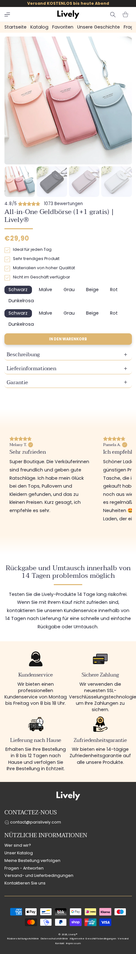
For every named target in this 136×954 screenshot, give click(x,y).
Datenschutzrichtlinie (54, 938)
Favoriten (62, 27)
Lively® (73, 934)
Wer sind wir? (17, 845)
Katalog (39, 27)
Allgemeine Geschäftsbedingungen (93, 938)
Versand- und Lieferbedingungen (38, 875)
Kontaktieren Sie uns (25, 883)
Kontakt (60, 943)
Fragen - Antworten (24, 868)
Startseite (15, 27)
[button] (7, 14)
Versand (123, 938)
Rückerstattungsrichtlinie (23, 938)
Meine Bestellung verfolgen (32, 860)
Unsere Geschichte (98, 27)
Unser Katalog (18, 853)
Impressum (73, 943)
